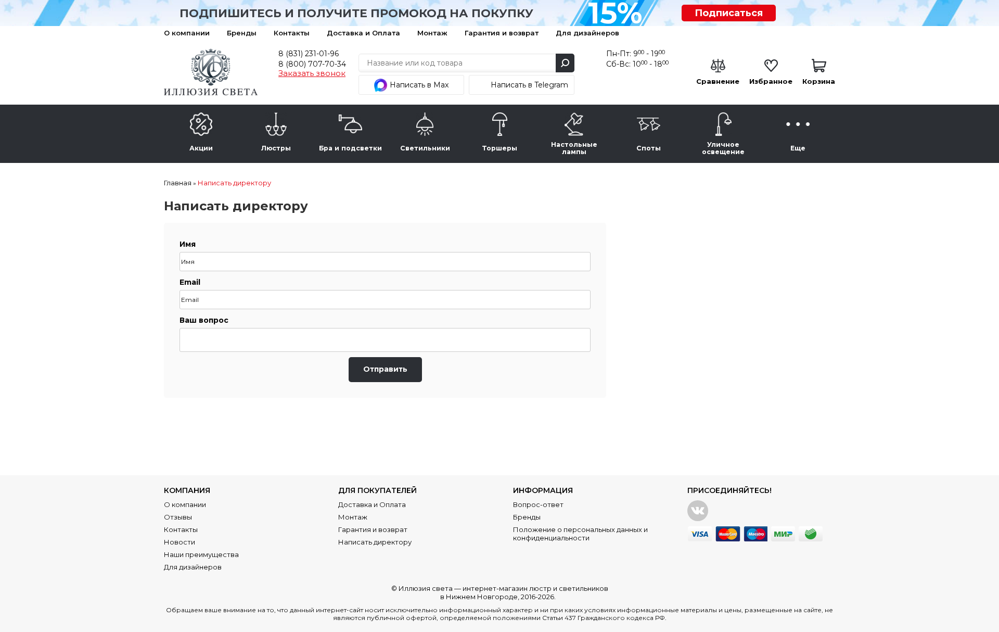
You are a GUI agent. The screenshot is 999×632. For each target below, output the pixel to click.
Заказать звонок (311, 73)
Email (190, 282)
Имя (188, 244)
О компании (187, 33)
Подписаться (729, 13)
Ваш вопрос (204, 320)
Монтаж (432, 33)
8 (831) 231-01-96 (308, 53)
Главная (177, 183)
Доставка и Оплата (363, 33)
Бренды (242, 33)
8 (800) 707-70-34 (312, 64)
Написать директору (234, 183)
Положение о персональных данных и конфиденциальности (580, 533)
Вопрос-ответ (538, 504)
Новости (179, 542)
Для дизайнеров (587, 33)
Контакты (292, 33)
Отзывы (178, 517)
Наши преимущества (201, 554)
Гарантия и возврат (502, 33)
